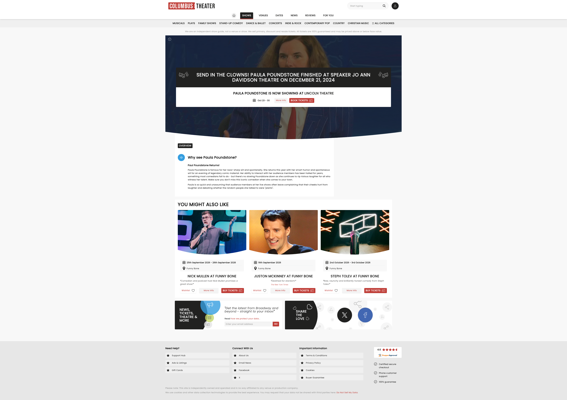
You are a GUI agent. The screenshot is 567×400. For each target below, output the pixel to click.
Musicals (179, 23)
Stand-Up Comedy (231, 23)
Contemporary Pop (317, 23)
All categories (384, 23)
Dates (279, 15)
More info (281, 100)
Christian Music (358, 23)
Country (339, 23)
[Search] (385, 6)
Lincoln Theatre (319, 93)
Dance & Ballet (256, 23)
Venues (263, 15)
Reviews (310, 15)
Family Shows (207, 23)
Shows (246, 15)
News (294, 15)
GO (276, 323)
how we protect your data (245, 318)
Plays (191, 23)
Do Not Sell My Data (347, 392)
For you (328, 15)
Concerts (275, 23)
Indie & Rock (293, 23)
